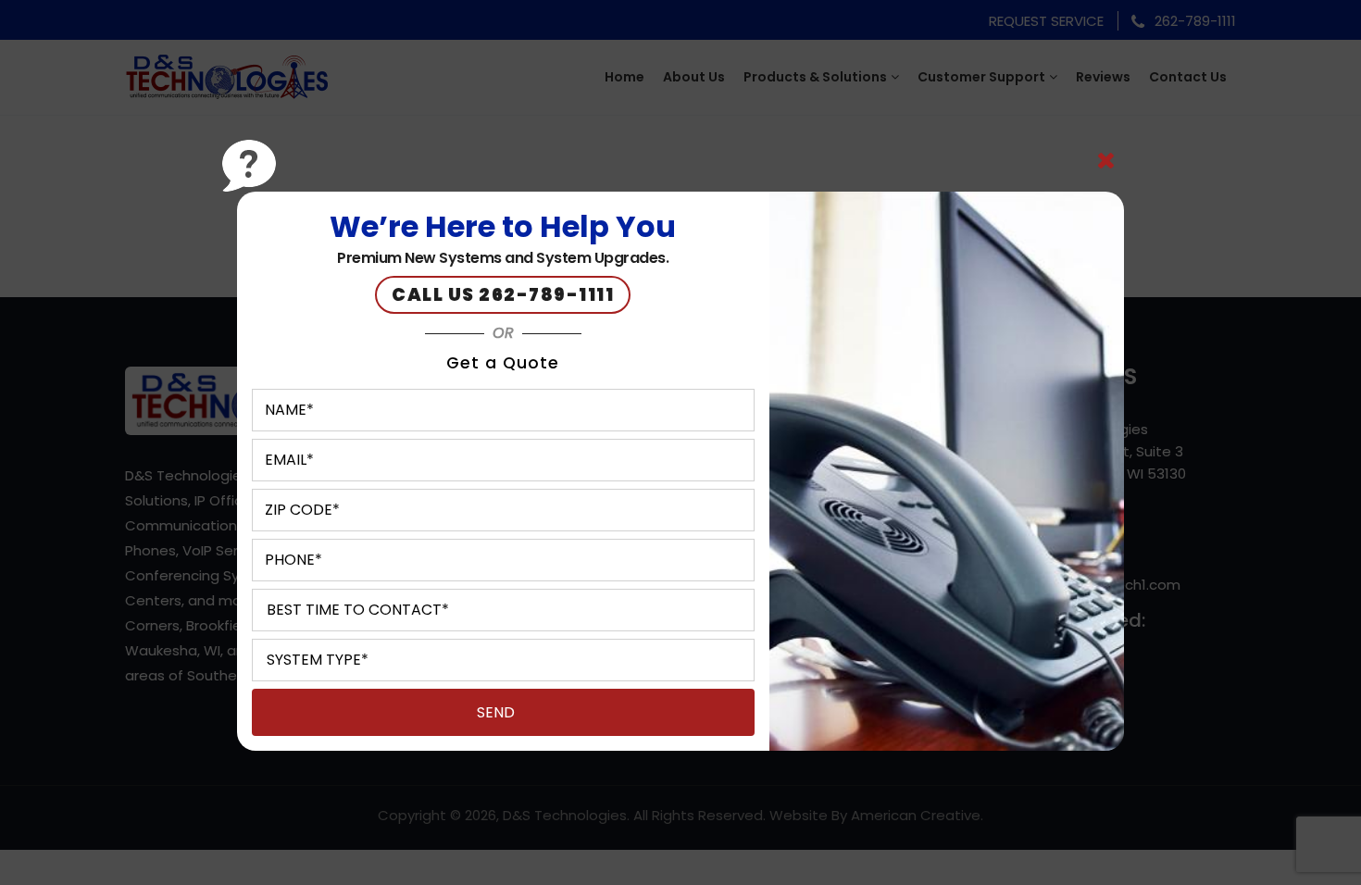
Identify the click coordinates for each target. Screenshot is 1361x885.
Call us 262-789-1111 (503, 294)
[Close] (1105, 161)
